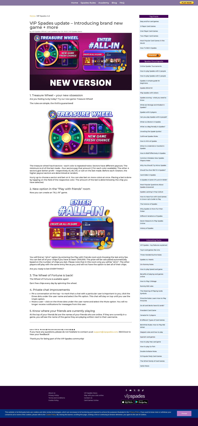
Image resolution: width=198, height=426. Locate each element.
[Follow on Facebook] (126, 390)
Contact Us (88, 398)
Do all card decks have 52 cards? (152, 305)
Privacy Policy (134, 412)
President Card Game (148, 310)
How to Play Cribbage (148, 281)
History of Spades (146, 228)
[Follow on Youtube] (130, 390)
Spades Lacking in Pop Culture (151, 192)
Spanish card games (147, 337)
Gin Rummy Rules (147, 264)
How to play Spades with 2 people (153, 71)
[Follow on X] (134, 390)
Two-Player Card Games (149, 36)
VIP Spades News (75, 31)
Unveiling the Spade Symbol (150, 131)
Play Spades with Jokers (149, 93)
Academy (103, 3)
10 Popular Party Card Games (151, 356)
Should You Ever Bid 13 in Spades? (153, 170)
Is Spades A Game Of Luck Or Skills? (153, 180)
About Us (51, 393)
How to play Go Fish (147, 346)
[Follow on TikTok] (142, 390)
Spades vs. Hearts (146, 260)
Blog (114, 3)
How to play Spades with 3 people (153, 76)
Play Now (187, 3)
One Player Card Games (149, 31)
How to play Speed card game (151, 269)
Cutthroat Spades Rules (149, 136)
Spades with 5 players (148, 112)
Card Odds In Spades (148, 175)
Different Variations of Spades (151, 216)
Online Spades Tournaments (151, 66)
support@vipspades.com (106, 332)
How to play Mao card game (150, 342)
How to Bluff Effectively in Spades (153, 153)
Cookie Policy (51, 414)
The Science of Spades (148, 204)
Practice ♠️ (154, 55)
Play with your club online (94, 395)
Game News (144, 366)
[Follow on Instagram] (138, 390)
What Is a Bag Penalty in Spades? (152, 127)
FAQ (122, 3)
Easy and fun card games (149, 21)
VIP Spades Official (39, 31)
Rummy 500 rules (146, 286)
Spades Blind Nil (146, 88)
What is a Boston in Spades (150, 122)
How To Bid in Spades (148, 48)
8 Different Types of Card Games (152, 320)
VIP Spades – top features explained (153, 245)
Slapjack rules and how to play (151, 332)
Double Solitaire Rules (148, 351)
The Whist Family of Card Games (152, 361)
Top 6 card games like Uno (150, 250)
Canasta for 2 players (148, 315)
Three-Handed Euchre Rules (151, 255)
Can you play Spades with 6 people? (153, 117)
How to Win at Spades (148, 141)
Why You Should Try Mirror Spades (153, 165)
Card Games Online (91, 400)
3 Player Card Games (148, 26)
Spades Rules (88, 3)
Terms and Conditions (56, 398)
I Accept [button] (184, 413)
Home (74, 3)
